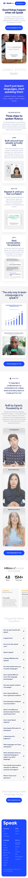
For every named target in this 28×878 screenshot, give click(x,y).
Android (5, 833)
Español (5, 847)
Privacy (17, 831)
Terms (17, 833)
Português (6, 857)
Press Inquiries (19, 856)
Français (5, 860)
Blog (16, 854)
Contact (17, 851)
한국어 (5, 842)
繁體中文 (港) (6, 852)
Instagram (18, 859)
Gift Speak (6, 836)
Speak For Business (18, 843)
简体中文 (5, 855)
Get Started (20, 3)
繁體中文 (5, 850)
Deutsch (5, 862)
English (5, 865)
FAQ (16, 849)
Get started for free (14, 800)
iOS (4, 831)
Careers (17, 846)
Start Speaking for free (14, 28)
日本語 (5, 845)
